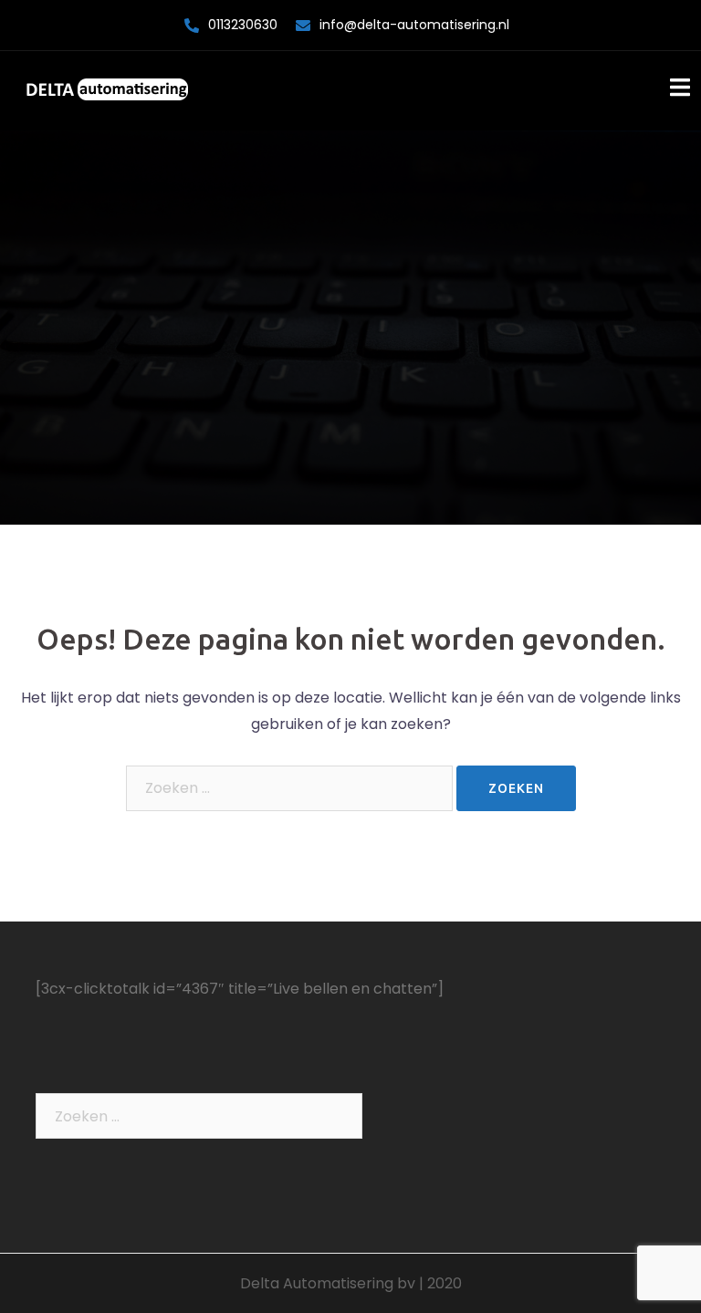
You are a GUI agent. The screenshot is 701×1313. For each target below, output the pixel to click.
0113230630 (242, 25)
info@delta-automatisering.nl (414, 25)
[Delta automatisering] (107, 89)
